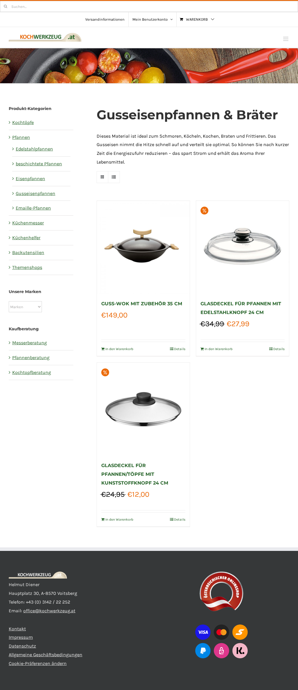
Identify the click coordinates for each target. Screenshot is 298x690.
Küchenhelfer (26, 237)
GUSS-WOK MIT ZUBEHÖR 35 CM (141, 303)
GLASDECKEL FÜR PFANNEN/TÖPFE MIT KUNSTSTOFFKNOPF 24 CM (134, 474)
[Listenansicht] (114, 177)
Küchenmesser (28, 223)
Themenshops (27, 267)
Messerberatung (29, 342)
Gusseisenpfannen (35, 193)
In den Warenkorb (119, 349)
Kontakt (17, 629)
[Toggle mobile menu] (286, 39)
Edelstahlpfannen (34, 149)
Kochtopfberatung (31, 372)
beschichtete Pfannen (39, 163)
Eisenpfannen (30, 178)
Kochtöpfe (23, 122)
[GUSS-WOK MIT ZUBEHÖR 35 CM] (143, 247)
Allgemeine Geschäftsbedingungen (45, 654)
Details (179, 349)
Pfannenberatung (30, 357)
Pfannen (21, 137)
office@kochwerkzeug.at (49, 610)
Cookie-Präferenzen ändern (38, 663)
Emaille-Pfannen (33, 208)
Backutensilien (28, 252)
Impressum (21, 637)
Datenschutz (22, 646)
